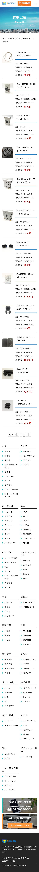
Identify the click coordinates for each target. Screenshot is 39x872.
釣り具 (26, 734)
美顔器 (7, 672)
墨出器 (7, 635)
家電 (4, 445)
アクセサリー (10, 705)
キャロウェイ (29, 668)
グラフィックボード (11, 577)
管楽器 (26, 542)
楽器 (23, 506)
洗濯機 (7, 455)
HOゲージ (27, 692)
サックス (27, 529)
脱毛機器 (8, 659)
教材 (23, 625)
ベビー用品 (8, 715)
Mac (6, 567)
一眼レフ (27, 451)
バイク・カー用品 (29, 749)
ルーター (8, 571)
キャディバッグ (30, 659)
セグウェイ (28, 730)
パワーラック (10, 776)
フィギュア (9, 615)
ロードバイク (29, 602)
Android (27, 565)
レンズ (26, 464)
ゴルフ (24, 653)
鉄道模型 (25, 682)
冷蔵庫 (7, 451)
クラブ (26, 664)
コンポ (7, 534)
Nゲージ (26, 697)
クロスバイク (29, 607)
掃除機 (7, 460)
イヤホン (8, 516)
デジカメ (27, 460)
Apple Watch (11, 754)
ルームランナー (11, 780)
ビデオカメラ (29, 455)
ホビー (5, 596)
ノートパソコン (11, 558)
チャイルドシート (11, 726)
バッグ (7, 688)
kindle (26, 574)
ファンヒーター (11, 489)
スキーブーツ (29, 738)
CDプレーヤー (11, 542)
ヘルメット (28, 756)
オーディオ (8, 506)
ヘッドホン (9, 520)
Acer (25, 578)
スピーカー (9, 511)
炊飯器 (7, 471)
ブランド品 (8, 682)
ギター (26, 511)
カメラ (24, 445)
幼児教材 (27, 640)
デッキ (7, 538)
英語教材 (27, 631)
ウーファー (9, 525)
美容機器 (6, 653)
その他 (24, 715)
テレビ (7, 480)
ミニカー (8, 607)
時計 (4, 748)
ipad (25, 569)
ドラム (26, 525)
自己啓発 (27, 644)
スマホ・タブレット (29, 553)
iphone (26, 560)
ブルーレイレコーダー (11, 495)
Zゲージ (26, 701)
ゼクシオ (27, 672)
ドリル (7, 640)
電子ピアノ (28, 534)
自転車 (24, 596)
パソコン (6, 552)
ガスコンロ (9, 476)
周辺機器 (8, 582)
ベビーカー (9, 721)
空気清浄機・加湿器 (11, 466)
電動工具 (6, 625)
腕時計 (7, 758)
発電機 (7, 631)
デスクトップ (10, 562)
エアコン (8, 485)
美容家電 (8, 664)
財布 (6, 697)
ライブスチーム (30, 688)
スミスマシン (10, 789)
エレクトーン (29, 538)
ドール (7, 611)
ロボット (8, 602)
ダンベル (8, 785)
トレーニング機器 (10, 769)
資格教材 (27, 635)
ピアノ (26, 520)
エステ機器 (9, 668)
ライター (8, 692)
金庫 (25, 725)
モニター (8, 587)
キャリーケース (30, 721)
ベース (26, 516)
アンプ (7, 529)
